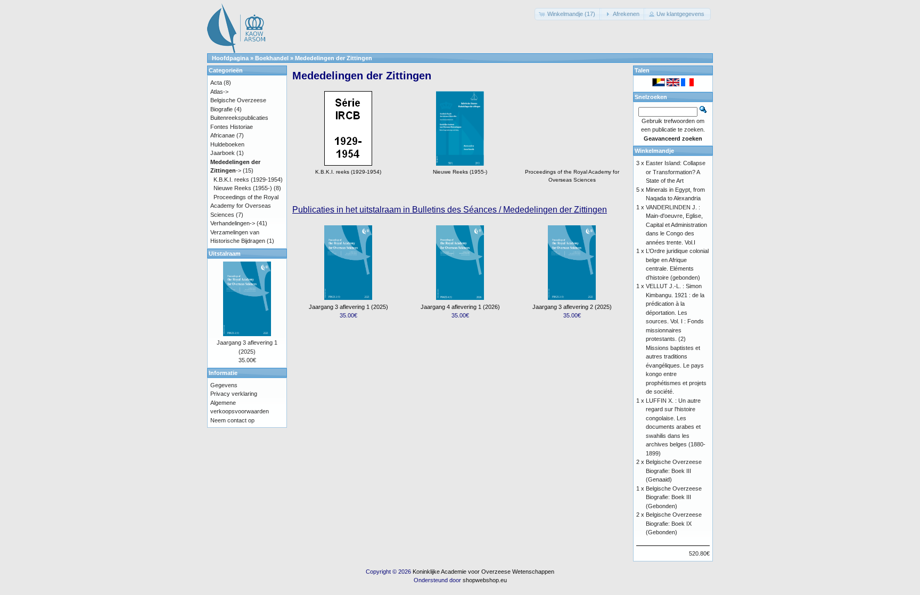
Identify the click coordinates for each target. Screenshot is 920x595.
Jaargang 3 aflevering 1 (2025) (348, 307)
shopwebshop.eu (485, 580)
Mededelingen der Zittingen (333, 58)
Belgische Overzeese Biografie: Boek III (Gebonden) (674, 497)
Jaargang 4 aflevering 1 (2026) (460, 307)
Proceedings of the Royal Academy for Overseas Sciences (572, 176)
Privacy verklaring (233, 393)
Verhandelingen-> (232, 223)
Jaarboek (222, 153)
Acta (216, 82)
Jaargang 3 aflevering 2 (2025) (572, 307)
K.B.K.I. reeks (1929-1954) (248, 179)
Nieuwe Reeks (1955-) (242, 188)
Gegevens (223, 385)
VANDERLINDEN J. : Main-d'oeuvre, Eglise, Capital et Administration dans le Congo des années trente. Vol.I (676, 225)
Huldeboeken (227, 144)
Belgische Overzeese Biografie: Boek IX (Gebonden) (674, 523)
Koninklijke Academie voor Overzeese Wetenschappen (483, 571)
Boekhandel (272, 58)
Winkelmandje (654, 151)
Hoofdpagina (230, 58)
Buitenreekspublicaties (239, 118)
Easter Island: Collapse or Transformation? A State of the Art (675, 172)
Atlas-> (219, 91)
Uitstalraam (225, 253)
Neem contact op (232, 420)
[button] (568, 14)
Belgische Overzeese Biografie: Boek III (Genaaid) (674, 471)
